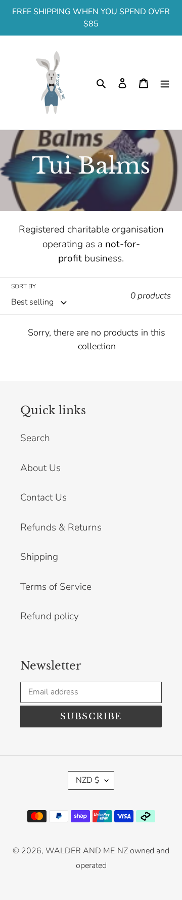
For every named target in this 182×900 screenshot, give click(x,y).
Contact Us (43, 497)
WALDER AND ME (80, 850)
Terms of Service (56, 586)
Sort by (23, 286)
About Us (40, 468)
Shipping (39, 556)
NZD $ (88, 780)
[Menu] (164, 82)
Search (35, 438)
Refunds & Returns (61, 527)
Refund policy (49, 616)
